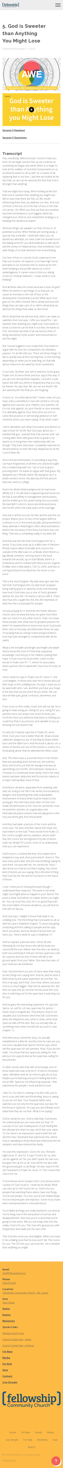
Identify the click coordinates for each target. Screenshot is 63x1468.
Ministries (8, 1321)
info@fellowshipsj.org (14, 1273)
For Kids (7, 1364)
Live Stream (9, 1382)
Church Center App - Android (18, 1345)
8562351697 (9, 1283)
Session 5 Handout (13, 130)
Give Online (8, 1302)
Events (6, 1315)
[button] (58, 5)
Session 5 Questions (14, 137)
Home (6, 1308)
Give (5, 1370)
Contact (7, 1376)
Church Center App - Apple (16, 1339)
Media (6, 1357)
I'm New (7, 1351)
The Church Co (9, 1460)
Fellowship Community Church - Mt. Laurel (25, 1292)
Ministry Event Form (13, 1333)
